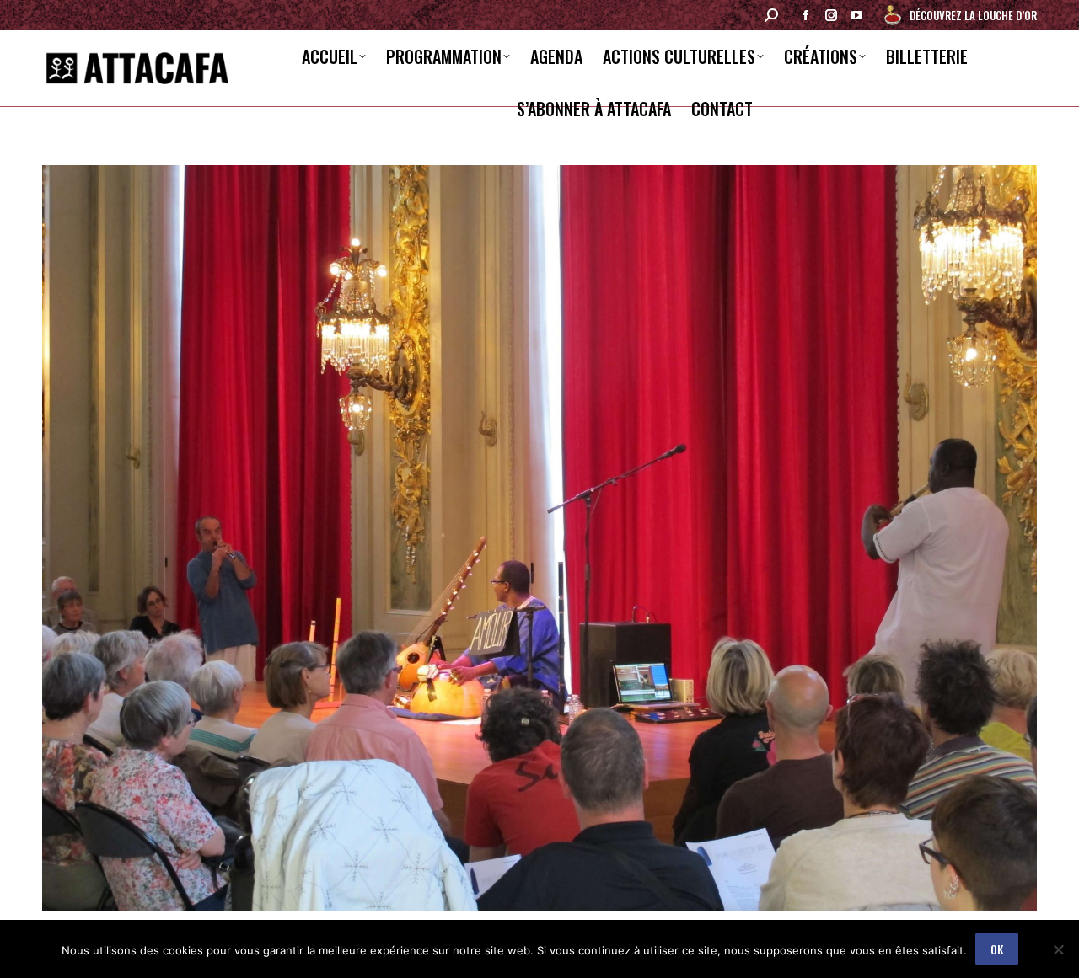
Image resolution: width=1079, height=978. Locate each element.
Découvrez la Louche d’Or (973, 15)
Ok (996, 949)
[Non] (1057, 949)
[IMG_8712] (539, 538)
